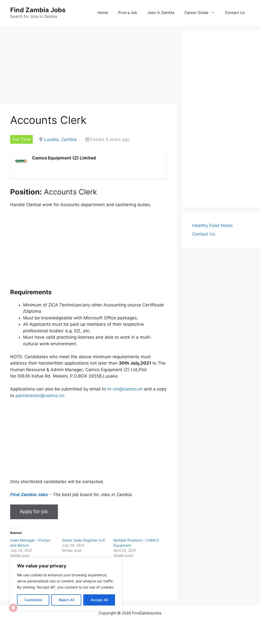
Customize (33, 600)
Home (103, 12)
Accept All (99, 600)
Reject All (66, 600)
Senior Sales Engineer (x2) (83, 540)
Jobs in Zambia (160, 12)
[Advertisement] (88, 66)
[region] (66, 584)
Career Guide (196, 12)
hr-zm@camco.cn (125, 388)
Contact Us (235, 12)
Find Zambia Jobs (38, 10)
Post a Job (127, 12)
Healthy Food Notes (212, 225)
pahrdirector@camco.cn (39, 395)
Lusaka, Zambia (60, 139)
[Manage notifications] (13, 608)
